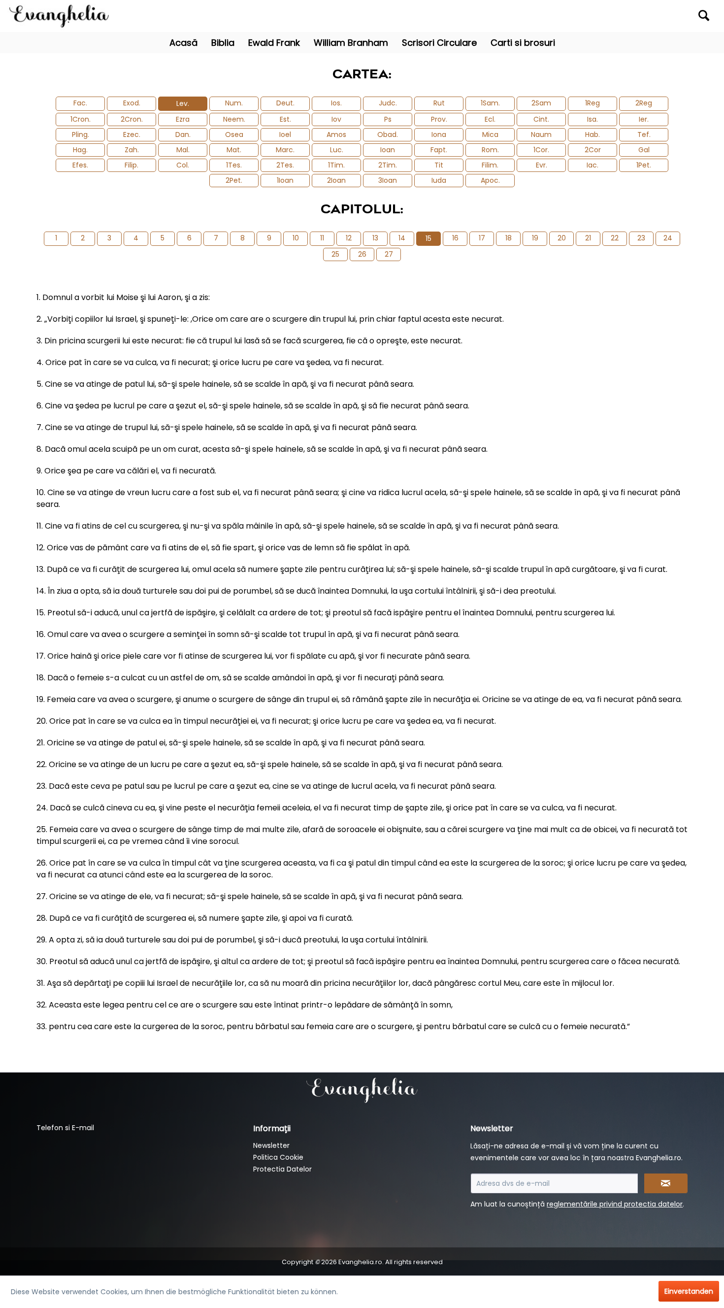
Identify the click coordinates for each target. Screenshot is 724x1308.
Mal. (183, 150)
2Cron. (132, 119)
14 (401, 238)
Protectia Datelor (282, 1169)
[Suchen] (703, 15)
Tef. (644, 134)
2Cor (593, 150)
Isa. (592, 119)
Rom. (490, 150)
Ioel (285, 134)
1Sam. (490, 103)
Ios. (336, 103)
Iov (336, 119)
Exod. (131, 103)
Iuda (438, 180)
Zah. (132, 150)
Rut (439, 103)
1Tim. (336, 165)
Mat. (234, 150)
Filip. (131, 165)
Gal (644, 150)
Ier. (644, 119)
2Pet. (234, 180)
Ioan (387, 150)
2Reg (643, 103)
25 (335, 254)
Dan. (183, 134)
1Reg (592, 103)
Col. (182, 165)
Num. (234, 103)
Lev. (182, 103)
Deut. (285, 103)
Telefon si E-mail (65, 1128)
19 (535, 238)
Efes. (80, 165)
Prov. (439, 119)
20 (562, 238)
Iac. (592, 165)
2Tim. (387, 165)
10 (296, 238)
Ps (388, 119)
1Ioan (285, 180)
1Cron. (80, 119)
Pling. (80, 134)
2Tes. (285, 165)
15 (428, 238)
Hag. (80, 150)
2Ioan (336, 180)
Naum (541, 134)
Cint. (541, 119)
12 (349, 238)
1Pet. (643, 165)
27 (389, 254)
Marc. (285, 150)
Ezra (183, 119)
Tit (438, 165)
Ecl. (490, 119)
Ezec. (131, 134)
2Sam (541, 103)
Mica (490, 134)
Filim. (490, 165)
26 (362, 254)
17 (482, 238)
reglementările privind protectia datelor (615, 1204)
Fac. (80, 103)
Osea (234, 134)
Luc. (336, 150)
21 (588, 238)
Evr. (541, 165)
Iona (438, 134)
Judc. (388, 103)
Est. (285, 119)
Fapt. (438, 150)
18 (508, 238)
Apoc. (490, 180)
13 (375, 238)
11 (322, 238)
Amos (336, 134)
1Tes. (234, 165)
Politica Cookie (278, 1157)
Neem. (234, 119)
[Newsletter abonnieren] (666, 1183)
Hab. (592, 134)
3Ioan (387, 180)
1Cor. (541, 150)
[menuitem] (627, 16)
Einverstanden (688, 1291)
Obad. (387, 134)
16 (455, 238)
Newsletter (271, 1145)
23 (641, 238)
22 (615, 238)
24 (667, 238)
